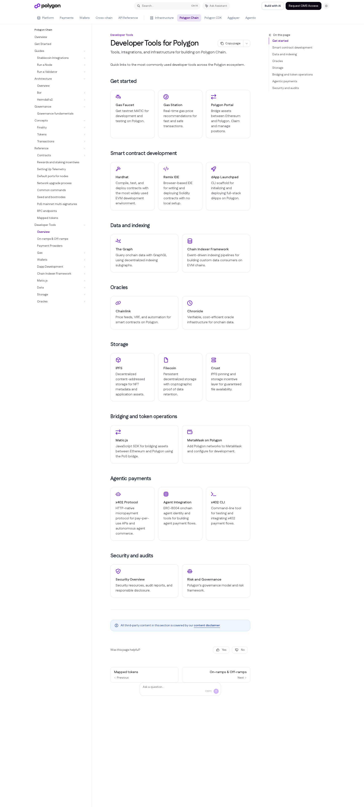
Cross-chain (104, 18)
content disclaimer (207, 625)
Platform (48, 18)
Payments (67, 18)
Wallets (84, 18)
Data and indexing (284, 54)
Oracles (277, 61)
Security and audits (285, 88)
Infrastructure (164, 18)
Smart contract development (292, 48)
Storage (277, 68)
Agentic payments (284, 81)
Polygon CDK (213, 18)
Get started (280, 41)
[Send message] (216, 691)
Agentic (250, 18)
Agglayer (234, 18)
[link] (132, 114)
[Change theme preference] (326, 6)
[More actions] (246, 43)
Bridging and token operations (292, 75)
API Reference (128, 18)
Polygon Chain (189, 18)
